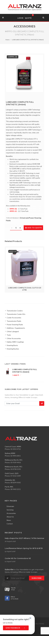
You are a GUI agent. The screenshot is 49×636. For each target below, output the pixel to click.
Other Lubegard (13, 331)
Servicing (10, 510)
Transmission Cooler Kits (16, 314)
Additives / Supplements (16, 328)
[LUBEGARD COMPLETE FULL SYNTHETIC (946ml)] (24, 73)
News (9, 520)
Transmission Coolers (15, 311)
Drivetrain (10, 506)
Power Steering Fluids (15, 325)
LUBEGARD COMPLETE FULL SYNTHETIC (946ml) (28, 40)
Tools (9, 335)
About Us (10, 517)
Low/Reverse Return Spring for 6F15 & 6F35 (24, 548)
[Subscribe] (41, 403)
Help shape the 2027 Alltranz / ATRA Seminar (24, 538)
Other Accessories (14, 338)
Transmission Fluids (14, 321)
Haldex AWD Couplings (15, 342)
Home (7, 40)
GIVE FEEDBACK (13, 628)
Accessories (11, 513)
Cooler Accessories (14, 318)
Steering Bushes (13, 349)
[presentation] (2, 269)
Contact (10, 524)
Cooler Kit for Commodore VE (18, 558)
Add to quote (34, 228)
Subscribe (37, 578)
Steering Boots (12, 345)
